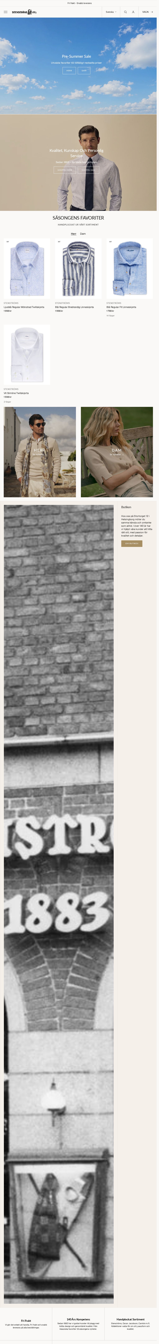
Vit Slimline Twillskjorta (16, 393)
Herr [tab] (73, 233)
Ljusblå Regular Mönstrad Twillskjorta (24, 307)
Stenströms (11, 303)
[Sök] (125, 12)
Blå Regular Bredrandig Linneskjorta (74, 307)
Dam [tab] (83, 233)
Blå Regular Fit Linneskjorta (121, 307)
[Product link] (27, 268)
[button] (5, 12)
